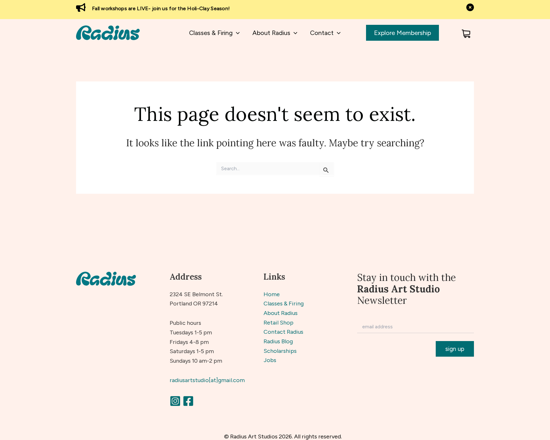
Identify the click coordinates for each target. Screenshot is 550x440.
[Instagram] (175, 401)
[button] (236, 32)
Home (272, 294)
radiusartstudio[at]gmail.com (207, 380)
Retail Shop (278, 322)
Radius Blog (278, 341)
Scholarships (280, 350)
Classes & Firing (284, 303)
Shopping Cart (466, 34)
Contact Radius (283, 331)
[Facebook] (188, 401)
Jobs (270, 360)
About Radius (281, 313)
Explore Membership (402, 33)
